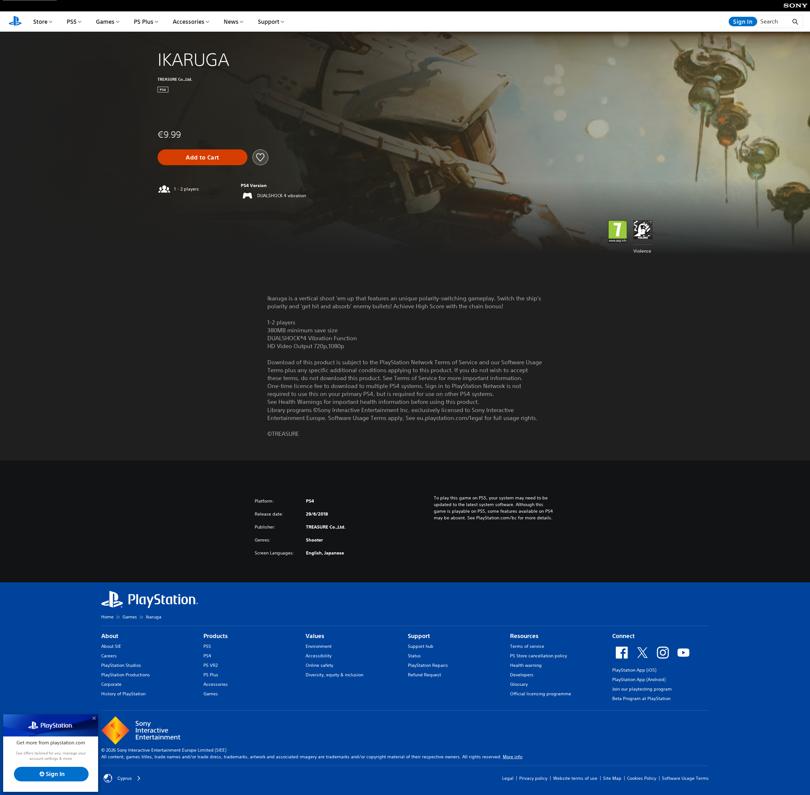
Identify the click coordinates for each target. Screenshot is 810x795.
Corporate (111, 684)
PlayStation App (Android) (638, 679)
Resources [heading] (524, 636)
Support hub (420, 646)
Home (107, 617)
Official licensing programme (540, 694)
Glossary (519, 684)
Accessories (188, 21)
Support (268, 21)
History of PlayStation (123, 694)
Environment (319, 646)
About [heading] (109, 636)
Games (105, 21)
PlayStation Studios (121, 665)
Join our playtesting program (642, 689)
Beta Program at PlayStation (641, 698)
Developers (521, 675)
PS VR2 (210, 665)
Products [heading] (215, 636)
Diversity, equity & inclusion (334, 675)
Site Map (612, 778)
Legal (508, 778)
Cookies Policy (641, 778)
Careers (109, 656)
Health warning (526, 665)
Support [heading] (419, 636)
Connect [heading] (623, 636)
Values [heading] (315, 636)
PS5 (72, 21)
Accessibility (319, 656)
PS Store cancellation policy (538, 656)
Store (40, 21)
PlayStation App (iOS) (634, 670)
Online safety (319, 665)
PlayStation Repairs (428, 665)
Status (414, 656)
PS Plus (143, 21)
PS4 (207, 656)
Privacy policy (533, 778)
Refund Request (424, 675)
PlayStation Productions (125, 675)
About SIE (111, 646)
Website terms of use (575, 778)
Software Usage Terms (685, 778)
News (231, 21)
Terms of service (527, 646)
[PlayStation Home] (15, 21)
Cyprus (124, 778)
